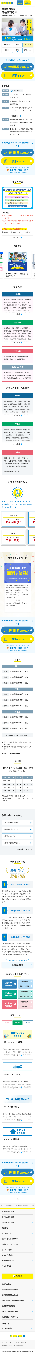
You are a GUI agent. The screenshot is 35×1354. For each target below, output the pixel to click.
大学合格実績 (6, 1284)
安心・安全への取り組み (10, 1311)
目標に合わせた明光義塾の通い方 (13, 1300)
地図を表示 (14, 116)
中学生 (17, 1022)
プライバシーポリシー (26, 1342)
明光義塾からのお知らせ (10, 1317)
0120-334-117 (19, 170)
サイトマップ (15, 1342)
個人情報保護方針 (18, 1345)
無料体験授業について (9, 1260)
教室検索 (19, 1276)
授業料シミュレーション (10, 1244)
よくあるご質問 (7, 1250)
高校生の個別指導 (8, 1211)
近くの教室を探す (10, 1205)
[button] (33, 3)
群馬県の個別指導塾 (23, 1205)
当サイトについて (6, 1342)
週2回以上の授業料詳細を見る (12, 753)
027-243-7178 (17, 91)
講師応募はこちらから (24, 849)
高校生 (28, 1022)
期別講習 (5, 1228)
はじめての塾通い (8, 1255)
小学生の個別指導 (8, 1222)
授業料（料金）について (10, 1239)
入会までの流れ (7, 1266)
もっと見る (16, 237)
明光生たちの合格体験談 (10, 1289)
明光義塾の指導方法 (8, 1306)
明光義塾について (8, 1233)
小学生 (7, 1022)
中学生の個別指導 (8, 1217)
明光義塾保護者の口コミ (10, 1295)
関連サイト (5, 1323)
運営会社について (6, 1345)
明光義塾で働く (7, 1328)
